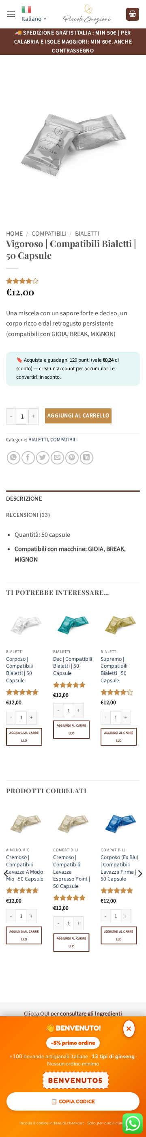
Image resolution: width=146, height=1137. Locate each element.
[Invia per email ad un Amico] (57, 457)
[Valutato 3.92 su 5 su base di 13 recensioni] (73, 281)
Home (14, 233)
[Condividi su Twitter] (42, 457)
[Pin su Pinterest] (72, 457)
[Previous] (6, 890)
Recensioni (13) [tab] (28, 515)
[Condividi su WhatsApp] (13, 457)
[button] (11, 14)
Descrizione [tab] (24, 498)
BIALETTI (87, 233)
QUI (44, 1013)
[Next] (139, 890)
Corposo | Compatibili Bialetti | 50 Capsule (19, 669)
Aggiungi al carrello (78, 416)
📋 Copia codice (73, 1101)
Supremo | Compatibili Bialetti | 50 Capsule (114, 669)
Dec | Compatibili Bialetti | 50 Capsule (72, 666)
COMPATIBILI (49, 233)
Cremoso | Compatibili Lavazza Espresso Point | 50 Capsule (71, 872)
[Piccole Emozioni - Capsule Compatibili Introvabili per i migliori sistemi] (87, 14)
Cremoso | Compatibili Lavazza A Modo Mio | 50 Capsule (24, 868)
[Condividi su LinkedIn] (86, 457)
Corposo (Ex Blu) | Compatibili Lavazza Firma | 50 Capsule (119, 868)
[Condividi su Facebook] (28, 457)
